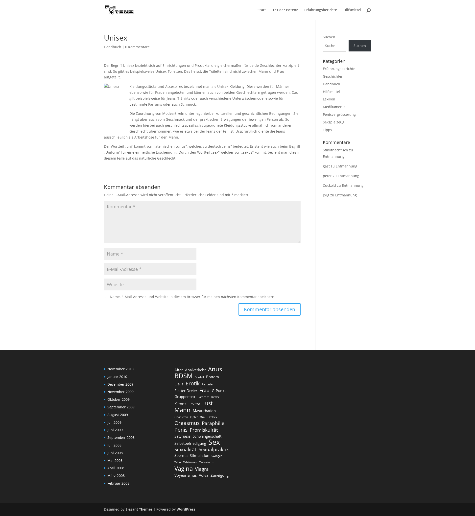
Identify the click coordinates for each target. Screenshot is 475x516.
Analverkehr (195, 369)
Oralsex (212, 417)
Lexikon (329, 99)
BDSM (183, 376)
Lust (207, 403)
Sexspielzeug (333, 122)
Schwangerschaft (207, 436)
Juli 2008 (114, 445)
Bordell (199, 377)
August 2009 (117, 414)
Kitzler (215, 397)
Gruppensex (184, 396)
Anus (215, 369)
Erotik (193, 383)
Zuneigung (220, 475)
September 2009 (121, 407)
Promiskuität (204, 430)
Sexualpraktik (214, 449)
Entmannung (333, 156)
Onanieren (181, 417)
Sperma (181, 455)
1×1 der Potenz (285, 10)
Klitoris (180, 403)
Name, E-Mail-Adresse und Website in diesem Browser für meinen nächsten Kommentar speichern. (192, 296)
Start (262, 10)
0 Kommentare (137, 47)
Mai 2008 (114, 460)
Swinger (217, 456)
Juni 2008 (115, 452)
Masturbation (204, 410)
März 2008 (116, 475)
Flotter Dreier (185, 390)
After (178, 369)
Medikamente (334, 106)
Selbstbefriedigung (190, 443)
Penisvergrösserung (339, 114)
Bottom (212, 376)
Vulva (203, 475)
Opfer (194, 417)
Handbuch (112, 47)
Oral (202, 417)
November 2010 (120, 369)
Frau (204, 390)
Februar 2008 (118, 483)
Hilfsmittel (352, 10)
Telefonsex (190, 462)
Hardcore (203, 397)
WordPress (186, 509)
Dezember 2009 (120, 384)
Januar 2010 (117, 376)
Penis (181, 430)
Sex (214, 442)
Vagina (183, 468)
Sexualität (185, 449)
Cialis (178, 383)
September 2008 (121, 437)
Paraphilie (213, 423)
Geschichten (333, 76)
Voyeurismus (185, 475)
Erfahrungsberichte (320, 10)
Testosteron (206, 462)
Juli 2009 (114, 422)
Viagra (202, 469)
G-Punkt (219, 390)
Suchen (329, 37)
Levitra (194, 403)
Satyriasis (182, 436)
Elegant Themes (138, 509)
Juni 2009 (115, 429)
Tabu (177, 462)
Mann (182, 410)
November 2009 (120, 391)
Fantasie (207, 384)
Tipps (327, 129)
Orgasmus (187, 423)
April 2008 (115, 468)
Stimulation (199, 455)
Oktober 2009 (118, 399)
